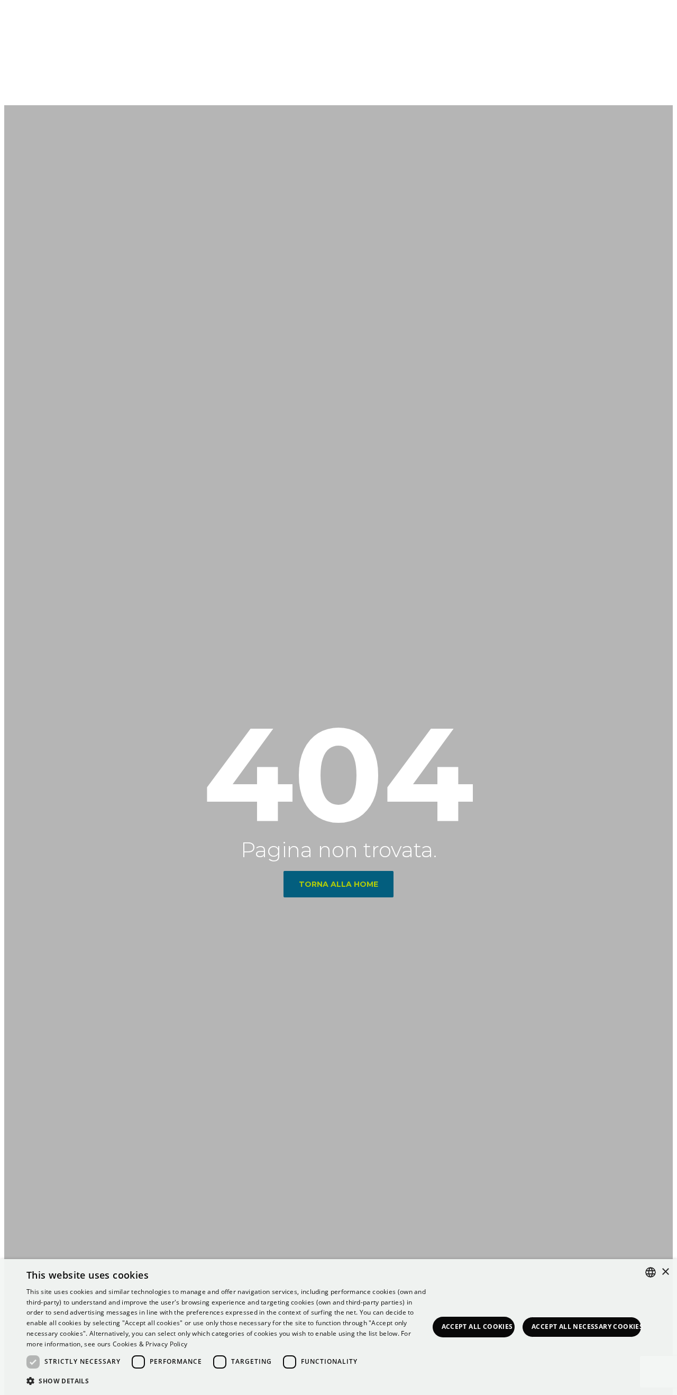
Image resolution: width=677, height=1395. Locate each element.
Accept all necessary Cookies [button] (587, 1326)
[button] (227, 1381)
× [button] (665, 1272)
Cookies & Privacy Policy (150, 1343)
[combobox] (650, 1272)
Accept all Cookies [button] (477, 1326)
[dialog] (338, 1327)
